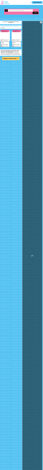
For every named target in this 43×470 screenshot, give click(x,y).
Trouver (35, 12)
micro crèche (5, 44)
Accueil (2, 26)
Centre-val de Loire (13, 26)
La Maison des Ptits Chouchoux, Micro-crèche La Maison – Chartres (16, 31)
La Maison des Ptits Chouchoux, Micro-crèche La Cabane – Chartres (5, 31)
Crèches (6, 26)
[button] (31, 2)
